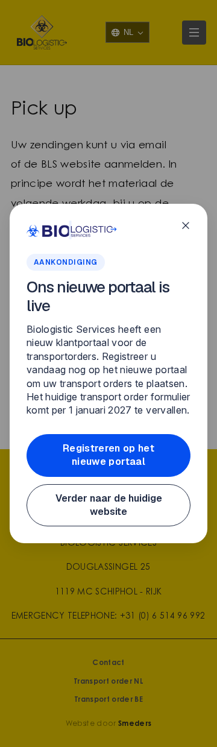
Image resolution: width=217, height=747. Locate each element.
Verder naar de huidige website (108, 505)
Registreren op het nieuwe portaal (108, 455)
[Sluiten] (186, 225)
